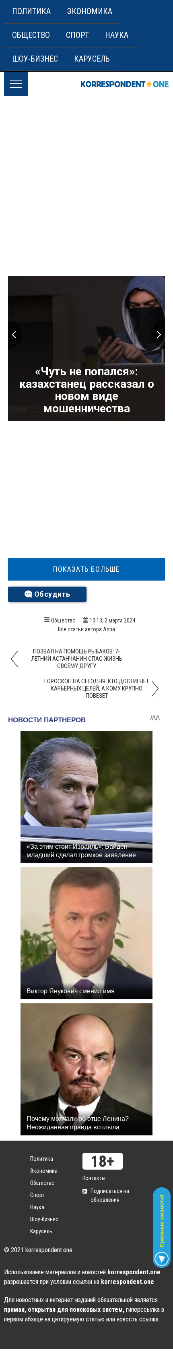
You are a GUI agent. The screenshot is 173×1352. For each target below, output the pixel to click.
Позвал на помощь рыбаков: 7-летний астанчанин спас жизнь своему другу (76, 659)
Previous (15, 334)
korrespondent (124, 84)
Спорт (77, 35)
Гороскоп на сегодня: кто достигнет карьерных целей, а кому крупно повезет (96, 688)
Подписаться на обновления (110, 1195)
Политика (31, 11)
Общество (31, 35)
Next (158, 334)
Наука (116, 35)
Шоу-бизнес (35, 59)
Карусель (92, 59)
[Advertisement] (86, 186)
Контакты (93, 1178)
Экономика (89, 11)
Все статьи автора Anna (86, 629)
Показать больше (86, 569)
